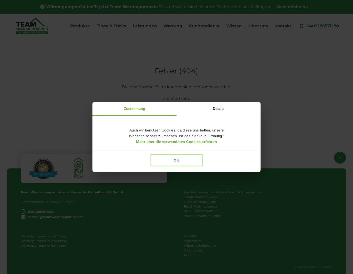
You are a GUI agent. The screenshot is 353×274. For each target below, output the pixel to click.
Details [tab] (219, 109)
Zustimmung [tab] (134, 109)
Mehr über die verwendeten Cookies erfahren (176, 141)
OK (176, 160)
